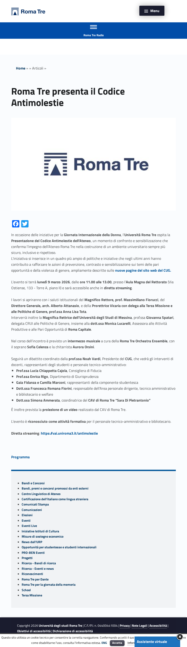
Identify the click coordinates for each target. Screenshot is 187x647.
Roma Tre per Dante (35, 579)
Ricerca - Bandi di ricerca (39, 563)
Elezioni (27, 515)
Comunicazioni (32, 509)
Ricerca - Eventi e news (38, 568)
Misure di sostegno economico (42, 536)
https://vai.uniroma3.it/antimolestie (69, 433)
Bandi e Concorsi (33, 483)
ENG (104, 642)
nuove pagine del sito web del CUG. (143, 270)
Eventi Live (29, 525)
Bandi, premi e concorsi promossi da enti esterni (55, 488)
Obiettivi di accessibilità (34, 631)
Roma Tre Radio (93, 35)
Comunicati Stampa (35, 504)
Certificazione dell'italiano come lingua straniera (55, 499)
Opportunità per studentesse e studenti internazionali (59, 547)
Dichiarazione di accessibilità (73, 631)
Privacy (125, 625)
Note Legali (139, 625)
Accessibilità (158, 625)
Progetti (27, 557)
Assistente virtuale (152, 641)
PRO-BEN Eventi (33, 552)
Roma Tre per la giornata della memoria (48, 584)
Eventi (26, 520)
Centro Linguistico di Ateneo (41, 493)
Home (20, 68)
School (26, 590)
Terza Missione (32, 595)
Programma (20, 457)
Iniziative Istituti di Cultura (40, 531)
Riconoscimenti (32, 573)
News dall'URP (32, 541)
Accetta (117, 642)
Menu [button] (154, 10)
